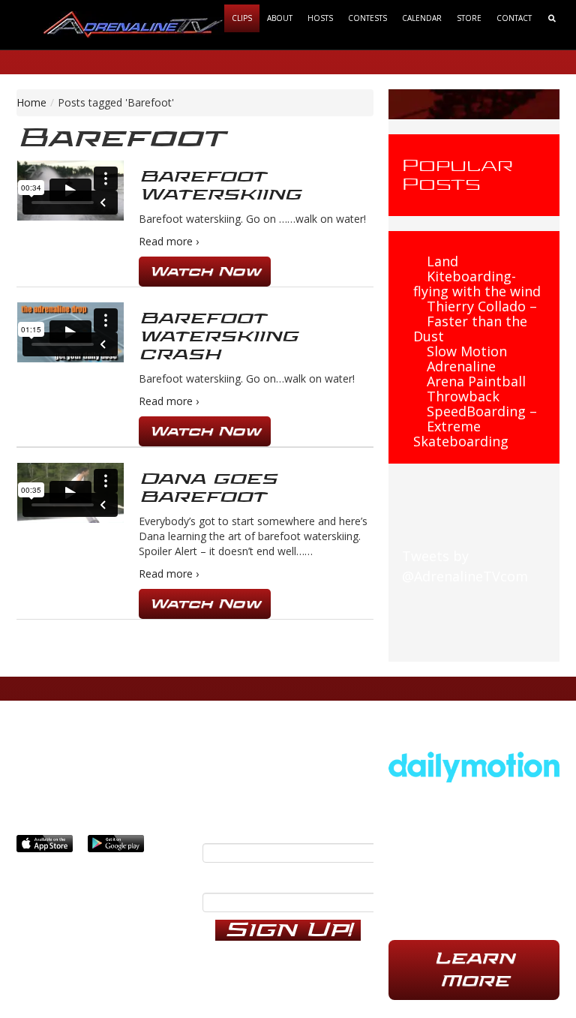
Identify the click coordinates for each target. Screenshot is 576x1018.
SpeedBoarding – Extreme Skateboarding (475, 426)
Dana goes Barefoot (208, 488)
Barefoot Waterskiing (220, 185)
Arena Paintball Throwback (476, 388)
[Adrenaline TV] (134, 24)
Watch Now (204, 271)
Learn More (474, 969)
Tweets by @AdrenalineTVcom (465, 566)
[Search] (551, 18)
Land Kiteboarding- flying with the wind (477, 276)
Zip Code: (232, 877)
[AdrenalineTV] (474, 765)
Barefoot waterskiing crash (218, 336)
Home (31, 102)
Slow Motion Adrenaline (467, 358)
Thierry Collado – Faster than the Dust (475, 321)
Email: (221, 828)
